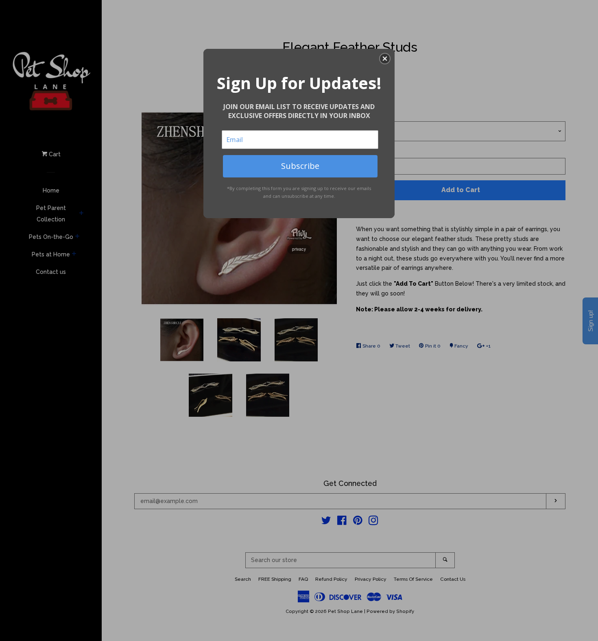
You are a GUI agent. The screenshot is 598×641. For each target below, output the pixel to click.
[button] (385, 58)
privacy (299, 249)
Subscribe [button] (300, 165)
